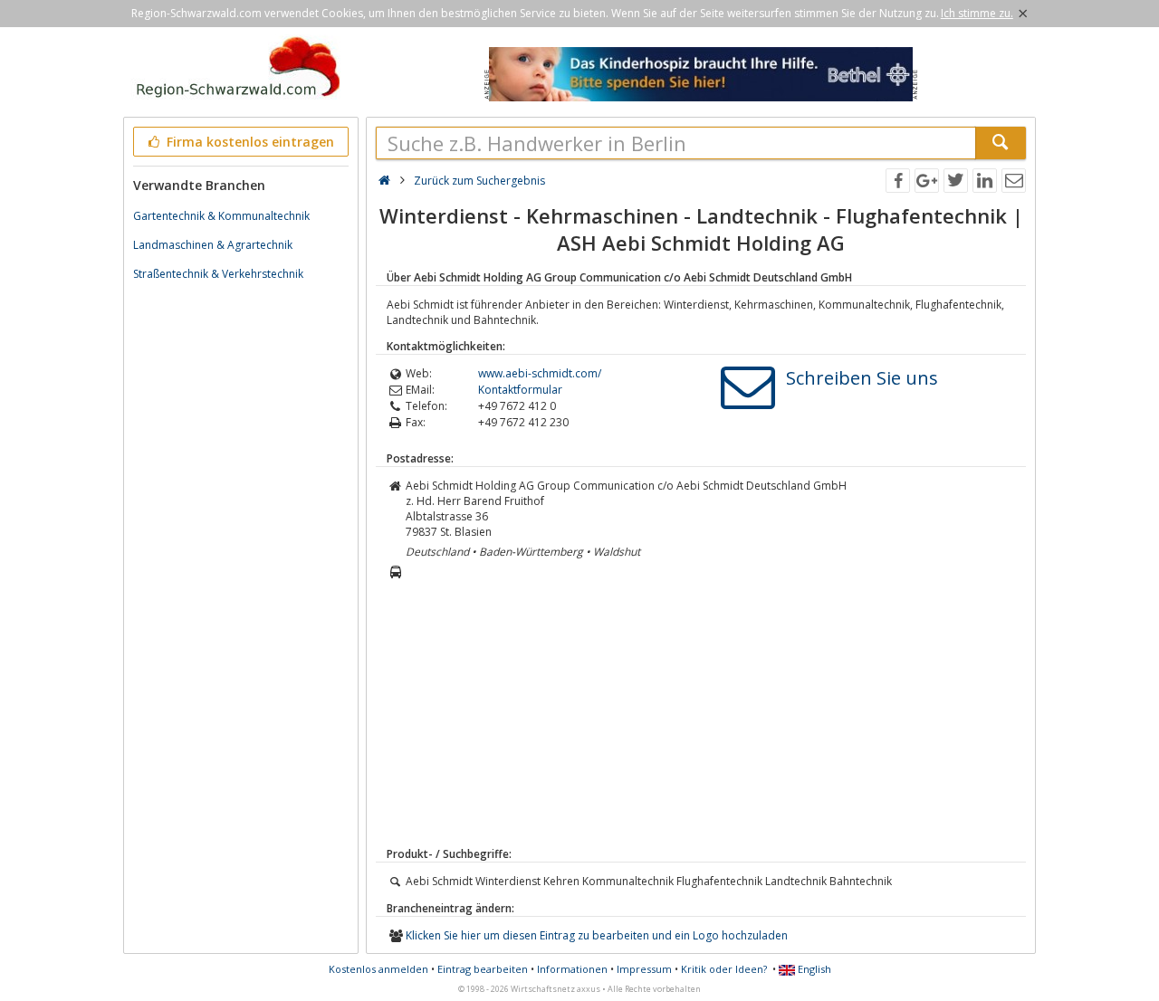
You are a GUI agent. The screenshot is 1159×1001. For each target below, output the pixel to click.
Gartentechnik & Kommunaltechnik (221, 216)
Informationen (572, 969)
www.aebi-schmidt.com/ (539, 373)
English (813, 969)
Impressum (644, 969)
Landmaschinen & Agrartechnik (212, 245)
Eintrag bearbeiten (482, 969)
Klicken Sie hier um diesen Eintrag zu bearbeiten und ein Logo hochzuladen (597, 935)
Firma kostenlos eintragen (248, 141)
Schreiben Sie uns (862, 378)
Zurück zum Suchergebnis (479, 180)
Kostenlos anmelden (378, 969)
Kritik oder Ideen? (724, 969)
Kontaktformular (520, 389)
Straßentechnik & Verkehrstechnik (218, 273)
